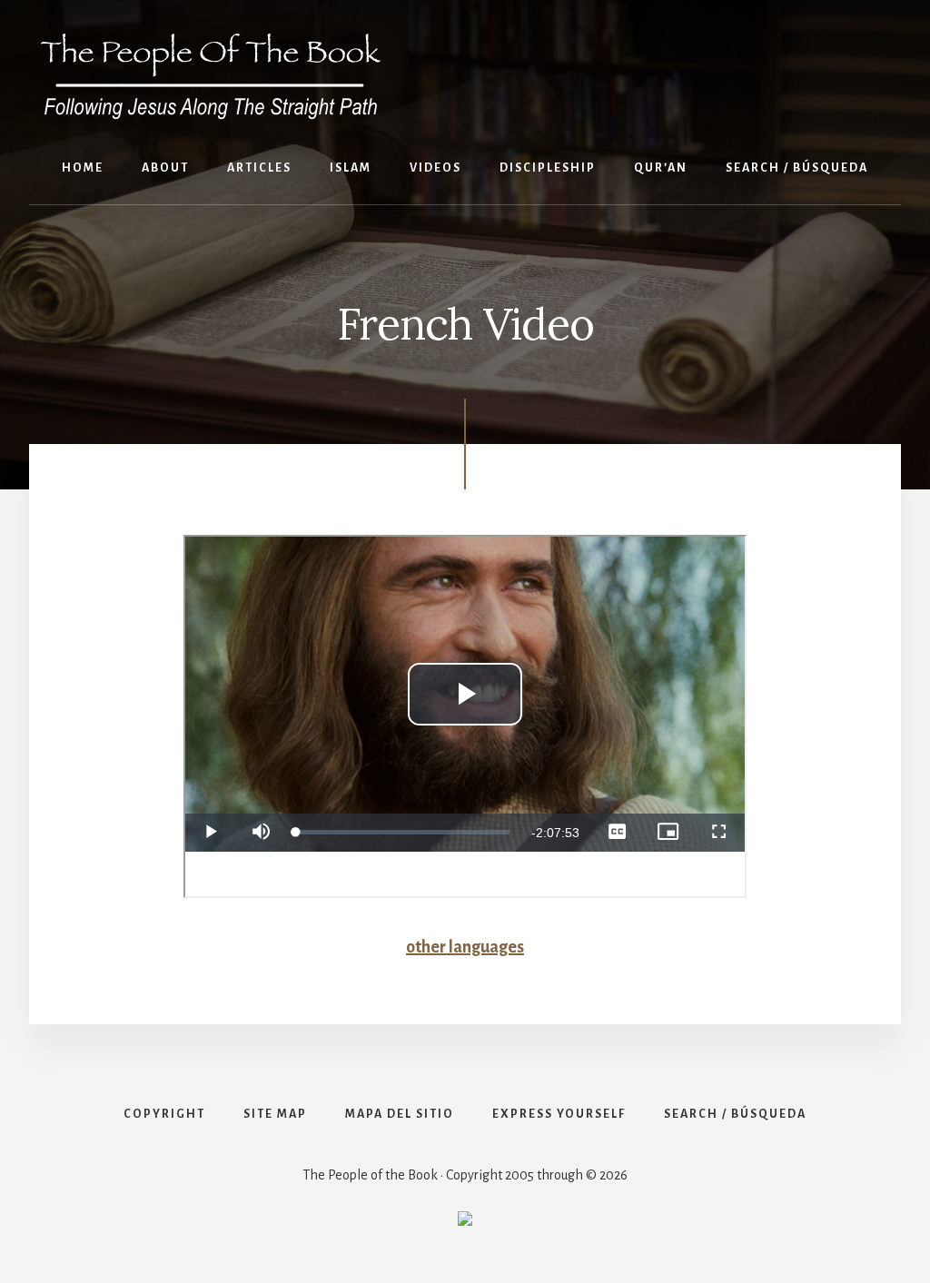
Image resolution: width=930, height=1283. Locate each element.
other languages (465, 947)
